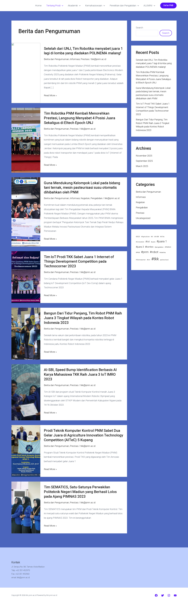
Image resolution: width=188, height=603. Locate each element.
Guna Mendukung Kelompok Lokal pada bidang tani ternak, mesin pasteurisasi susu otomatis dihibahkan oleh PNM (82, 187)
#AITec (162, 237)
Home (38, 5)
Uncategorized (143, 218)
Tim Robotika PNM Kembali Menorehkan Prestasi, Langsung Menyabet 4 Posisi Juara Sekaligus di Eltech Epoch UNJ (79, 118)
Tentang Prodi (53, 5)
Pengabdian (96, 198)
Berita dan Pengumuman (56, 59)
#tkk (155, 259)
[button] (61, 5)
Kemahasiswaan (93, 5)
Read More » (50, 96)
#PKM (138, 252)
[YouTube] (175, 595)
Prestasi (85, 59)
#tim (148, 260)
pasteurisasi (164, 260)
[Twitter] (162, 595)
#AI (152, 237)
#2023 (138, 237)
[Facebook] (156, 595)
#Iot (147, 241)
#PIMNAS (168, 247)
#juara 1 (162, 241)
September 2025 (144, 161)
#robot (154, 252)
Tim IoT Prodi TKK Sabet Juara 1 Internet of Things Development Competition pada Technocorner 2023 (79, 261)
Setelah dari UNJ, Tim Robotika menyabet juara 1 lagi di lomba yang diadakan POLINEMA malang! (83, 51)
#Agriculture (145, 237)
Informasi (75, 59)
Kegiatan (85, 198)
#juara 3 (140, 246)
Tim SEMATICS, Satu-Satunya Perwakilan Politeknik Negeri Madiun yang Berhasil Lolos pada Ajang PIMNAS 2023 (80, 492)
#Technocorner (141, 260)
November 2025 (144, 155)
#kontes (149, 246)
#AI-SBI (156, 237)
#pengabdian (159, 247)
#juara (153, 242)
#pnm (145, 252)
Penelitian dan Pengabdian (123, 5)
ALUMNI (148, 5)
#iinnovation (140, 242)
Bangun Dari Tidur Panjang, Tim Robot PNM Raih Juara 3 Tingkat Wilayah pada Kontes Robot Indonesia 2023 (83, 318)
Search (139, 27)
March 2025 (142, 166)
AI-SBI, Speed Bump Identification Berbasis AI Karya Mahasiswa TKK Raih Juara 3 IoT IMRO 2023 (80, 374)
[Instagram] (168, 595)
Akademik (73, 5)
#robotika (163, 252)
